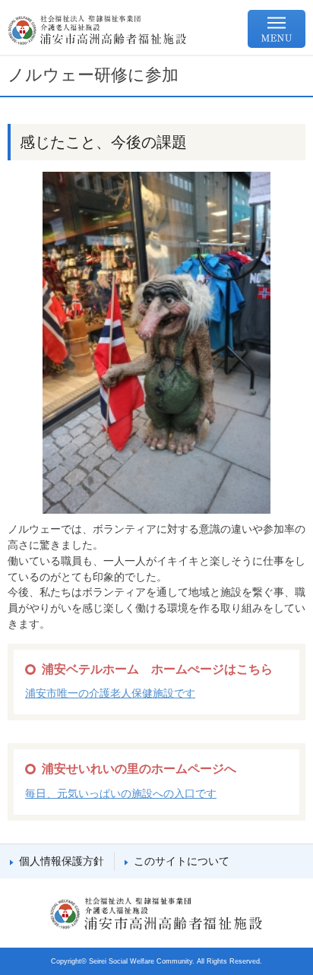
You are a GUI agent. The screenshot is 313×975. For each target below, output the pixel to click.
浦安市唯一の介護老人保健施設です (110, 693)
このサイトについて (181, 861)
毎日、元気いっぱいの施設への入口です (121, 793)
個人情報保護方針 (61, 861)
